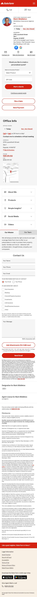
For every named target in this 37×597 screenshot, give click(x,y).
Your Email (6, 273)
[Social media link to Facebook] (16, 47)
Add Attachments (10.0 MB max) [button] (18, 345)
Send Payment (18, 107)
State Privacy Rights (7, 568)
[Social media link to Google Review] (21, 47)
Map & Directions (9, 150)
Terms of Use (5, 562)
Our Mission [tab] (9, 232)
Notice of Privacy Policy (8, 565)
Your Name (6, 260)
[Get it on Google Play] (20, 577)
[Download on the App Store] (7, 577)
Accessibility (5, 560)
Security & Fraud (6, 557)
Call (4, 133)
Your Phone (6, 267)
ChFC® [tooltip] (4, 388)
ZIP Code (9, 79)
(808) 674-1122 (8, 156)
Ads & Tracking (6, 554)
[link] (9, 3)
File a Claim (18, 101)
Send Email (18, 355)
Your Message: (7, 321)
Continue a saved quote (18, 93)
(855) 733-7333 (21, 378)
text (9, 133)
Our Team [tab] (27, 232)
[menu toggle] (34, 3)
